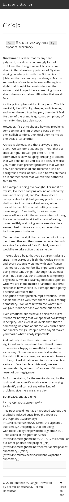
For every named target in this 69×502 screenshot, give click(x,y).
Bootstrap (9, 491)
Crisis (12, 25)
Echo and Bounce (17, 4)
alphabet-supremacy (19, 47)
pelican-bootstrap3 (19, 487)
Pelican (38, 487)
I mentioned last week (33, 203)
